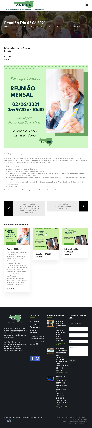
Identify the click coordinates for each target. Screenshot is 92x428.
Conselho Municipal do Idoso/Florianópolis (74, 421)
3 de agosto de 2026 (61, 407)
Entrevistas (35, 321)
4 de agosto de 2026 (61, 372)
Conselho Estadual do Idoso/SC (77, 424)
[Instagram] (37, 358)
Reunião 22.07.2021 (43, 254)
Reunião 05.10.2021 (14, 249)
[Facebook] (32, 358)
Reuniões (7, 59)
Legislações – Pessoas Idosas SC (76, 417)
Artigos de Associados (80, 419)
